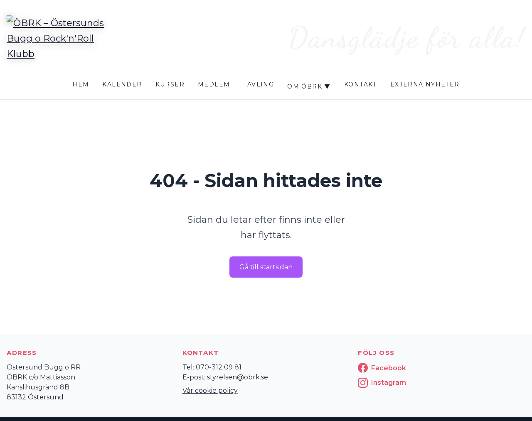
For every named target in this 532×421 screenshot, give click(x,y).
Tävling (258, 84)
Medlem (214, 84)
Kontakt (360, 84)
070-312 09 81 (218, 367)
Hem (80, 84)
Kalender (122, 84)
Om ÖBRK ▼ (309, 86)
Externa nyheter (425, 84)
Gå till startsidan (266, 267)
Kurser (170, 84)
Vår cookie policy (210, 390)
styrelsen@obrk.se (237, 377)
